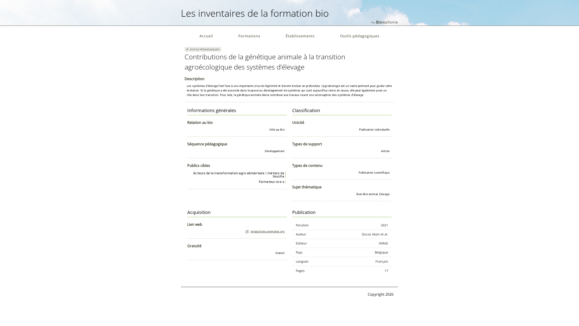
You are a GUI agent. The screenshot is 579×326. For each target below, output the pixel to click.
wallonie (387, 22)
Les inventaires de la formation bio (255, 13)
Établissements (300, 36)
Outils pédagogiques (360, 36)
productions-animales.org (268, 231)
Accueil (206, 36)
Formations (249, 36)
